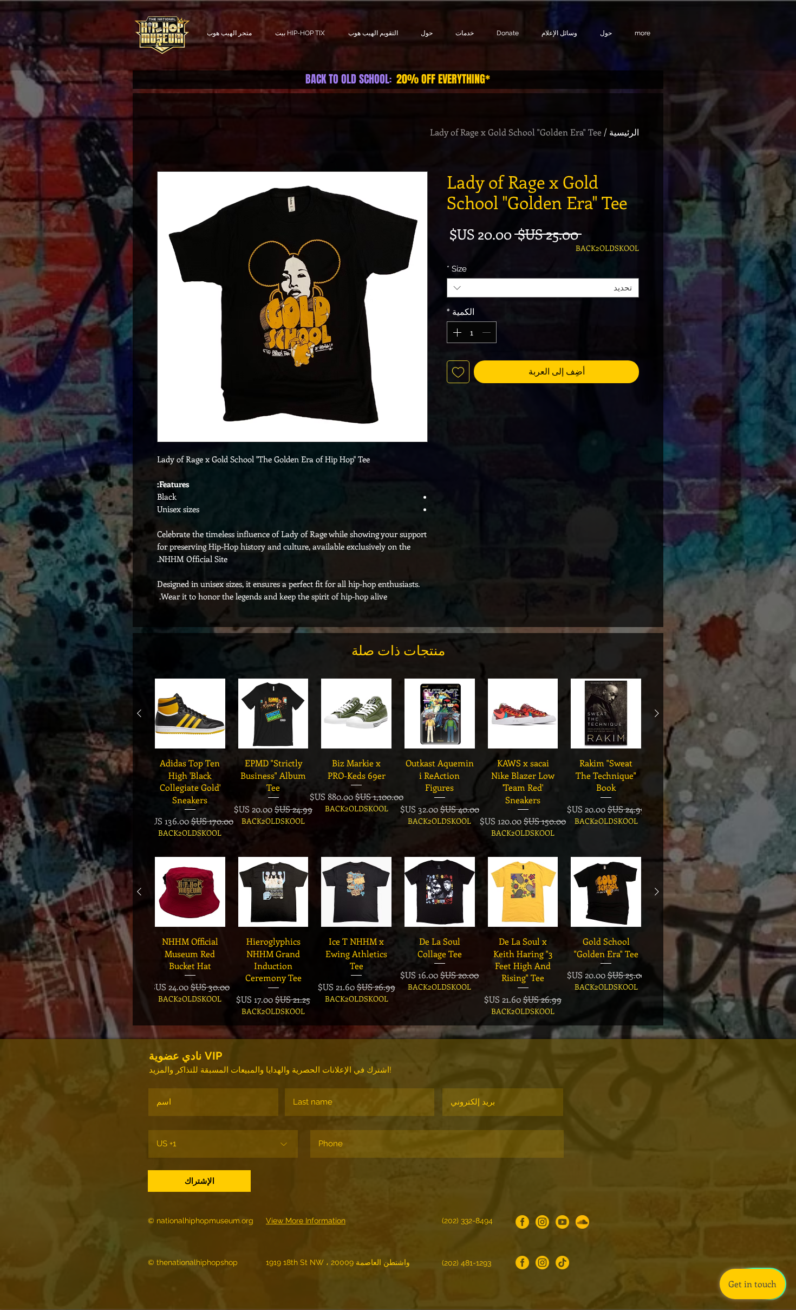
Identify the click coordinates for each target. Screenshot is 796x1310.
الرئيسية (624, 132)
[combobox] (543, 288)
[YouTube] (562, 1222)
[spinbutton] (472, 332)
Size (457, 269)
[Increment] (456, 332)
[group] (398, 758)
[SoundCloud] (582, 1222)
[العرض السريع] (606, 714)
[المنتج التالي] (139, 713)
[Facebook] (522, 1222)
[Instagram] (542, 1222)
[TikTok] (562, 1262)
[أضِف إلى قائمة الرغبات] (458, 371)
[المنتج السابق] (656, 713)
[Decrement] (487, 332)
